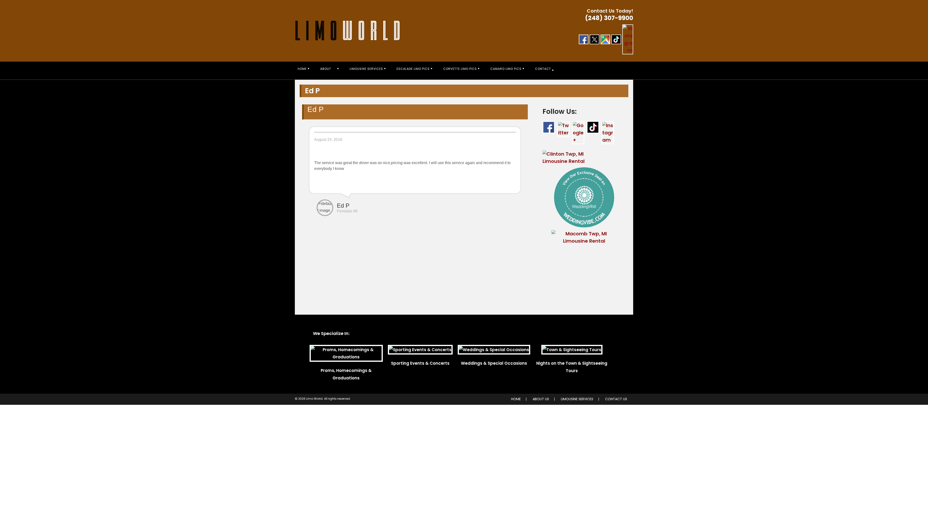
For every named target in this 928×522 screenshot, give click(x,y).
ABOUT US (541, 399)
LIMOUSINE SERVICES (577, 399)
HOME (516, 399)
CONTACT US (616, 399)
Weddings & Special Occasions (494, 363)
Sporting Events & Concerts (420, 363)
